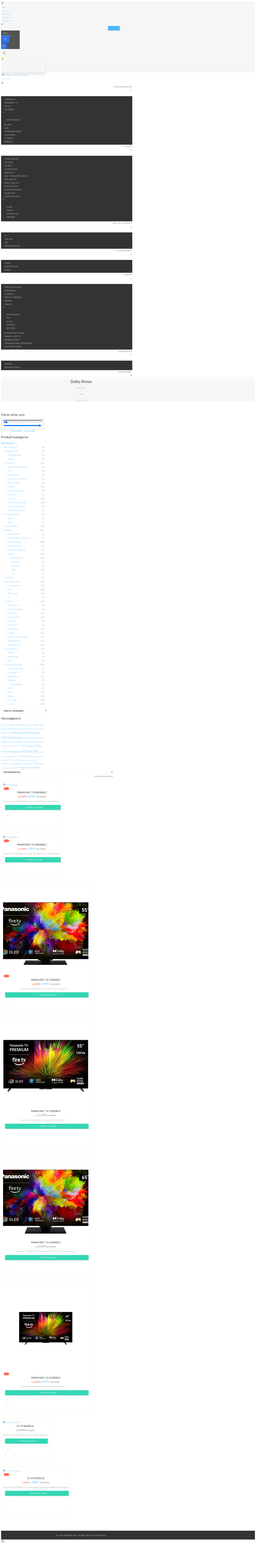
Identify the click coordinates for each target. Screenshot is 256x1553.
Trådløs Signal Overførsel (19, 538)
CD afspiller (29, 725)
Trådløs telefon (11, 526)
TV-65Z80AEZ (26, 764)
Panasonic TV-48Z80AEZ (32, 792)
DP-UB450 (21, 729)
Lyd (12, 573)
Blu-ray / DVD (14, 482)
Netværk (15, 561)
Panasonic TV (14, 676)
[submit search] (5, 39)
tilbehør (23, 760)
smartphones (17, 557)
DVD (10, 688)
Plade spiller (13, 474)
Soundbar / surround (17, 478)
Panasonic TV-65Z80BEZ (46, 1377)
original (31, 746)
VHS (16, 768)
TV (9, 597)
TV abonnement (11, 514)
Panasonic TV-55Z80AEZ (46, 979)
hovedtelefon (34, 742)
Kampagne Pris (11, 451)
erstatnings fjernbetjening (24, 732)
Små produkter (14, 585)
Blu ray (11, 692)
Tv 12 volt (12, 494)
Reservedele (13, 534)
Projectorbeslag (15, 668)
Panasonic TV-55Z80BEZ (46, 1111)
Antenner (15, 565)
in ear (10, 660)
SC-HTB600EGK (25, 1426)
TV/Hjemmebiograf (13, 664)
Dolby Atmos (11, 728)
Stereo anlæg (14, 617)
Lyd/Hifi (8, 601)
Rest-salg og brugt (12, 581)
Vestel (13, 768)
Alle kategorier (8, 443)
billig (11, 725)
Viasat (10, 522)
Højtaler (11, 486)
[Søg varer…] (4, 46)
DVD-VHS (12, 593)
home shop (81, 388)
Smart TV (8, 760)
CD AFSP (12, 625)
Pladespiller (13, 629)
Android (6, 725)
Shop (81, 394)
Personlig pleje (14, 455)
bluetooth (19, 724)
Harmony (12, 742)
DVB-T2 (5, 733)
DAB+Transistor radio (18, 637)
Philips (15, 756)
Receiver (12, 621)
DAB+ (36, 725)
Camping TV (13, 672)
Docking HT (13, 605)
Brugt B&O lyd (14, 640)
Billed (13, 569)
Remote (26, 756)
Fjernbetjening (14, 542)
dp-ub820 (29, 729)
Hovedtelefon (10, 648)
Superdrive (16, 760)
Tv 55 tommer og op (17, 502)
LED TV (11, 704)
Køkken (11, 459)
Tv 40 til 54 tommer (16, 506)
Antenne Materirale (17, 550)
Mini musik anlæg (15, 490)
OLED (24, 745)
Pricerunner (9, 463)
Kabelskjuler (16, 684)
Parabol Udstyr (14, 546)
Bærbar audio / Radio (17, 466)
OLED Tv (12, 498)
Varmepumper (11, 447)
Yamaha (35, 767)
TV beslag (12, 700)
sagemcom (34, 756)
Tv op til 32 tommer (16, 510)
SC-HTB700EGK (36, 1478)
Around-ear (13, 656)
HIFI (10, 470)
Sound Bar (12, 613)
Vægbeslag (25, 767)
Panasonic (30, 751)
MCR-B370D (17, 746)
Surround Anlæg (15, 609)
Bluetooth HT (14, 644)
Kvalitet (9, 746)
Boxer (10, 518)
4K (2, 725)
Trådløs (11, 652)
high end (27, 742)
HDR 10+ (19, 742)
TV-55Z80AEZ (15, 764)
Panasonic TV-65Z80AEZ (46, 1242)
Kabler (11, 553)
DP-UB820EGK (38, 729)
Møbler (11, 696)
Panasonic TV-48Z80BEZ (32, 844)
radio (19, 756)
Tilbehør (8, 530)
